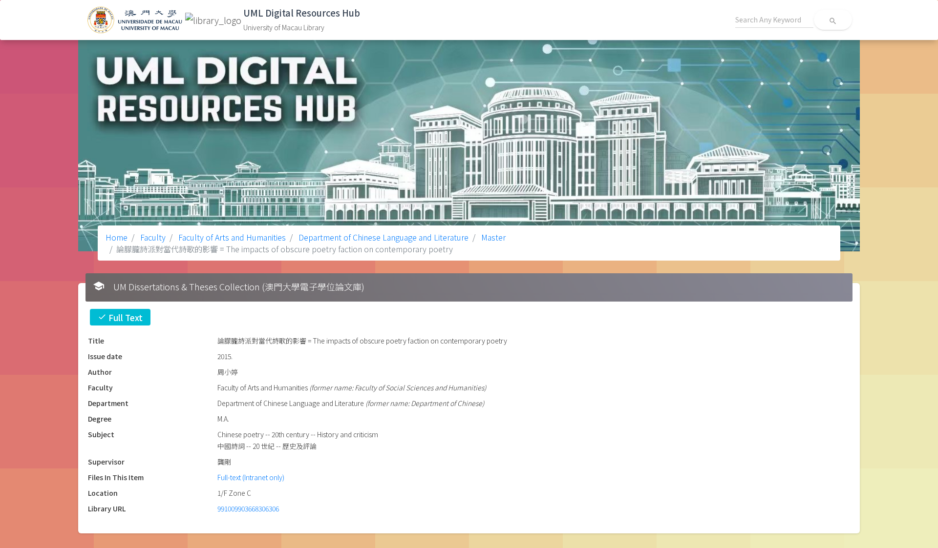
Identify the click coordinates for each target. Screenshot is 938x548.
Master (492, 237)
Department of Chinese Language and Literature (383, 237)
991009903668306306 (248, 508)
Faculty (152, 237)
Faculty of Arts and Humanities (231, 237)
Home (117, 237)
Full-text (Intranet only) (250, 477)
